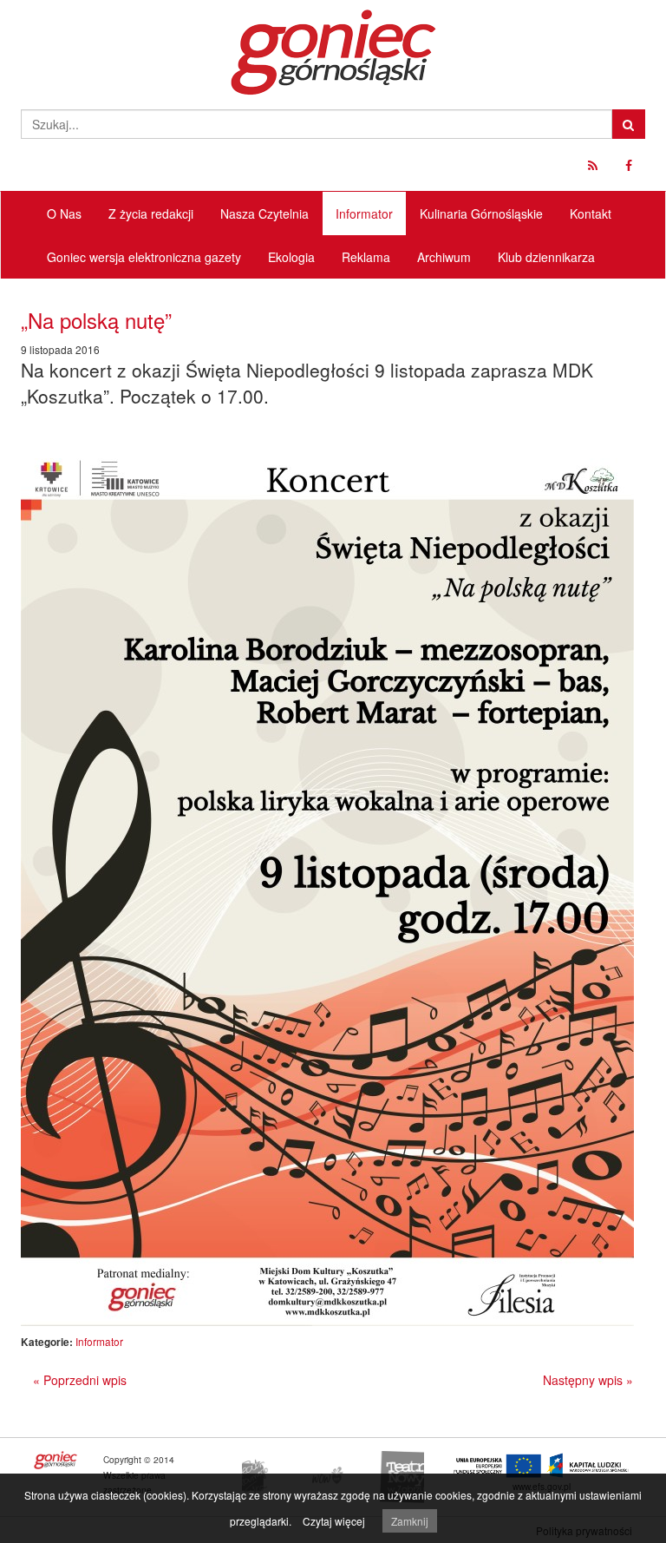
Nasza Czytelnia (264, 213)
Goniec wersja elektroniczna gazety (144, 257)
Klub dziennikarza (546, 257)
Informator (364, 213)
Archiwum (444, 257)
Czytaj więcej (334, 1520)
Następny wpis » (588, 1380)
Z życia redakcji (150, 213)
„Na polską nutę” (96, 320)
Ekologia (291, 257)
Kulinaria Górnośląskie (481, 213)
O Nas (64, 213)
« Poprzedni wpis (80, 1380)
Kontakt (590, 213)
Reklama (366, 257)
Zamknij (409, 1520)
